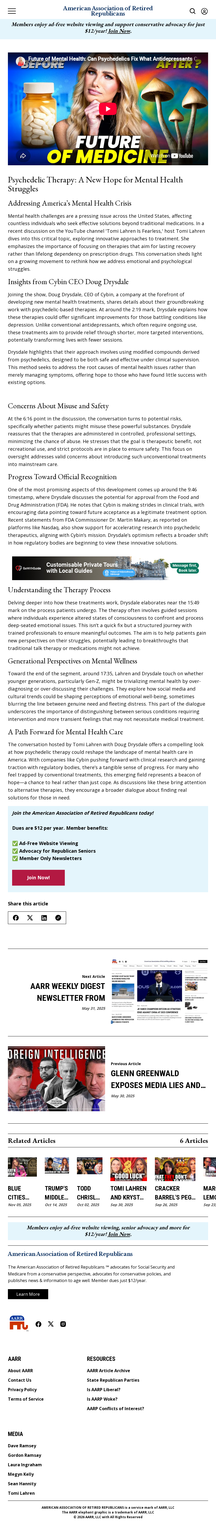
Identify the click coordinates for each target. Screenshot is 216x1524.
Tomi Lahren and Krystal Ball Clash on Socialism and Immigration (128, 1193)
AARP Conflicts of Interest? (115, 1408)
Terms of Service (26, 1399)
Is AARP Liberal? (103, 1389)
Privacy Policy (22, 1389)
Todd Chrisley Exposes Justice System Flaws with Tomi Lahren (89, 1193)
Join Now (119, 30)
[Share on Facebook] (16, 918)
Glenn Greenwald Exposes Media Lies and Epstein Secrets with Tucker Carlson (155, 1079)
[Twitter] (51, 1324)
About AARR (20, 1370)
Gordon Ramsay (24, 1455)
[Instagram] (63, 1324)
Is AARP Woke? (102, 1399)
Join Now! (38, 877)
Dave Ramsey (22, 1446)
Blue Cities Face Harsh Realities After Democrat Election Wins (22, 1193)
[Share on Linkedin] (44, 918)
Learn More (28, 1294)
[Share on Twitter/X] (30, 918)
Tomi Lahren (21, 1493)
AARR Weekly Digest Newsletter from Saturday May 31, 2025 (62, 992)
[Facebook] (38, 1324)
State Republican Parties (113, 1380)
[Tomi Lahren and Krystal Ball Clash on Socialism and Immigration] (128, 1169)
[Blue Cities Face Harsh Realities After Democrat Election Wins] (22, 1169)
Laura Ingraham (25, 1465)
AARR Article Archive (108, 1370)
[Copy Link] (58, 918)
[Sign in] (204, 11)
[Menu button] (12, 11)
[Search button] (193, 11)
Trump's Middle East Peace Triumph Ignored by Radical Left (57, 1193)
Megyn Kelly (21, 1474)
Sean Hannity (22, 1484)
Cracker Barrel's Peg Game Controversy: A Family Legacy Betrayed (175, 1193)
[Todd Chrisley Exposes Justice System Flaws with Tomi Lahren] (89, 1169)
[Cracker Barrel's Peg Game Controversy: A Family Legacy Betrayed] (175, 1169)
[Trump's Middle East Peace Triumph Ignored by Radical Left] (57, 1169)
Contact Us (19, 1380)
